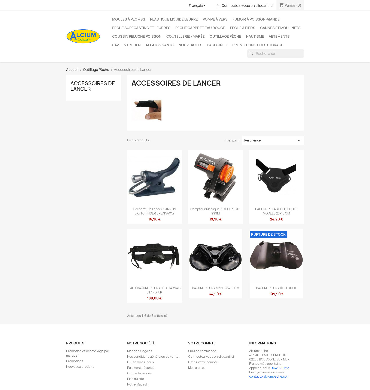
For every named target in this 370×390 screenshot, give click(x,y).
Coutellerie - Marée (185, 36)
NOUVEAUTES (190, 45)
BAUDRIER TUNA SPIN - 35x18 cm (215, 288)
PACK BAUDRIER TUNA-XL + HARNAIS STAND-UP (154, 290)
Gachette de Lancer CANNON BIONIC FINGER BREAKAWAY (154, 211)
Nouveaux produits (80, 367)
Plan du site (135, 379)
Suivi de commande (202, 351)
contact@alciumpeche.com (269, 376)
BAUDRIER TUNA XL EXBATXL (276, 288)
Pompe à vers (215, 19)
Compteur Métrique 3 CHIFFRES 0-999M (215, 211)
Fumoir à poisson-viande (256, 19)
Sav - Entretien (126, 45)
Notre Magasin (138, 384)
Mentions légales (139, 351)
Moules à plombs (128, 19)
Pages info (217, 45)
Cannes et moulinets (280, 27)
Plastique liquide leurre (174, 19)
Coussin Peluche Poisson (136, 36)
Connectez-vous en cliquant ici (211, 356)
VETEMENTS (279, 36)
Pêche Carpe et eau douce (200, 27)
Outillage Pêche (225, 36)
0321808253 (280, 368)
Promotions (74, 361)
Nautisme (255, 36)
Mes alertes (197, 368)
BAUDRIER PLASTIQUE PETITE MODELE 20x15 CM (276, 211)
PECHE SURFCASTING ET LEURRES (141, 27)
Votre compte (202, 343)
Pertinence (272, 140)
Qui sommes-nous (140, 362)
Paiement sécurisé (141, 368)
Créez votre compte (203, 362)
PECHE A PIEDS (242, 27)
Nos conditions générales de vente (153, 356)
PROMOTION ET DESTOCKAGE (257, 45)
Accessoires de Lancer (92, 86)
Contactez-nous (139, 373)
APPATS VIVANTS (160, 45)
